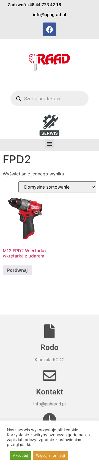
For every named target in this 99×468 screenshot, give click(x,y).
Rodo (49, 347)
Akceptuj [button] (20, 455)
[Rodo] (49, 331)
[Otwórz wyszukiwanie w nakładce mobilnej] (49, 98)
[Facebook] (49, 29)
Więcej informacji (50, 455)
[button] (49, 143)
